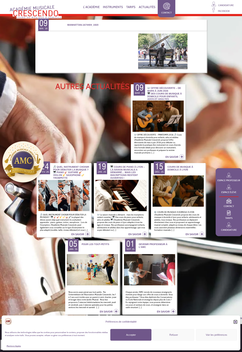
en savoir (172, 156)
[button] (235, 322)
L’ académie (91, 7)
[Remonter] (237, 340)
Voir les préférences (216, 334)
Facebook (223, 11)
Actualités (147, 7)
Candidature (226, 5)
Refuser (173, 334)
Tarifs (130, 7)
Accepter (131, 334)
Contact (166, 12)
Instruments (113, 7)
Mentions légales (14, 346)
